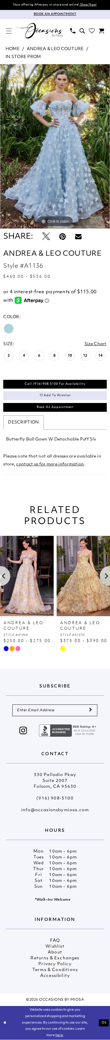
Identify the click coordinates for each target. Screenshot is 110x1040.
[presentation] (27, 576)
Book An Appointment (55, 407)
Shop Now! (88, 4)
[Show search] (82, 30)
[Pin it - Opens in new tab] (62, 237)
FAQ (55, 941)
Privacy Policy (54, 964)
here (59, 1035)
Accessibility (55, 976)
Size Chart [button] (95, 344)
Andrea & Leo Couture (55, 49)
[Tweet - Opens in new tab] (46, 237)
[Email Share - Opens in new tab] (78, 237)
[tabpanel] (55, 146)
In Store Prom (23, 57)
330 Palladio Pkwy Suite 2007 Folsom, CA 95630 (55, 781)
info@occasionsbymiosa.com (55, 810)
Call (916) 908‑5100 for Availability (55, 384)
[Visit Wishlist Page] (92, 31)
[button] (9, 31)
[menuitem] (9, 31)
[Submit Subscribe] (90, 710)
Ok (104, 1022)
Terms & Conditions (55, 970)
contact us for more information (50, 464)
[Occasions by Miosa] (39, 31)
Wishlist (54, 946)
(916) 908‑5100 (54, 798)
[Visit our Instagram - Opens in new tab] (23, 731)
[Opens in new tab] (68, 730)
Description (23, 422)
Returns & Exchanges (55, 958)
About (55, 952)
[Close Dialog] (5, 1023)
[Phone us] (72, 30)
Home (13, 49)
